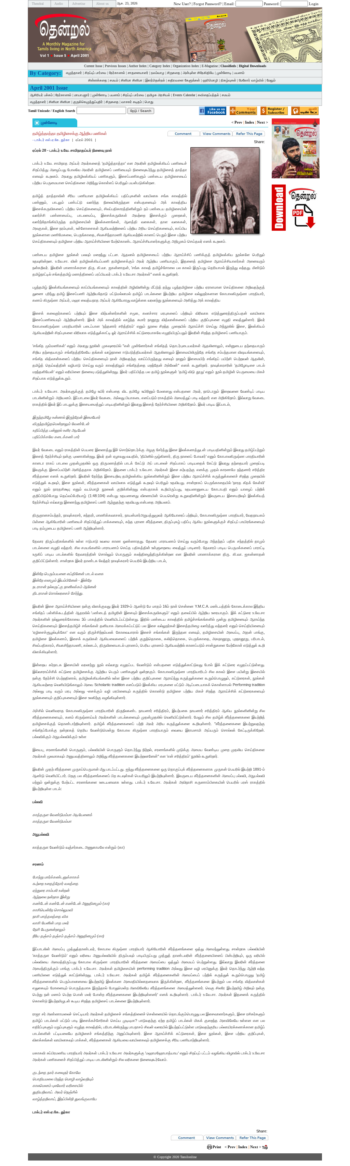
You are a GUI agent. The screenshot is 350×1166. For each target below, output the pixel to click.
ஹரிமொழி (210, 80)
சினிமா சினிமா (132, 80)
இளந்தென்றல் (155, 80)
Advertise (78, 3)
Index (249, 122)
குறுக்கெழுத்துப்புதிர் (88, 102)
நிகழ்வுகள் (228, 80)
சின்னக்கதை (97, 80)
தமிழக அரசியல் (158, 95)
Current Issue (93, 66)
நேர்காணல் (117, 73)
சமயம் (114, 80)
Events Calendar (184, 95)
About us (102, 3)
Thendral (38, 3)
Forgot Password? (207, 3)
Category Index (159, 66)
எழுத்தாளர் (74, 73)
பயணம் (239, 73)
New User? (182, 3)
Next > (262, 122)
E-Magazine (210, 66)
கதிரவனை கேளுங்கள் (184, 80)
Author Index (138, 66)
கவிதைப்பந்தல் (208, 95)
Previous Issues (115, 66)
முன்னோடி (224, 73)
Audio (58, 3)
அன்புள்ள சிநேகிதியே (198, 73)
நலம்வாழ (157, 73)
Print (217, 1147)
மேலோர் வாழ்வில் (251, 80)
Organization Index (186, 66)
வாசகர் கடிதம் (131, 102)
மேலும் (271, 80)
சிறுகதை (173, 73)
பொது (149, 102)
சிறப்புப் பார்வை (95, 73)
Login (314, 3)
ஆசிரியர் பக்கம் (41, 95)
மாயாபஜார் (82, 95)
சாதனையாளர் (138, 73)
